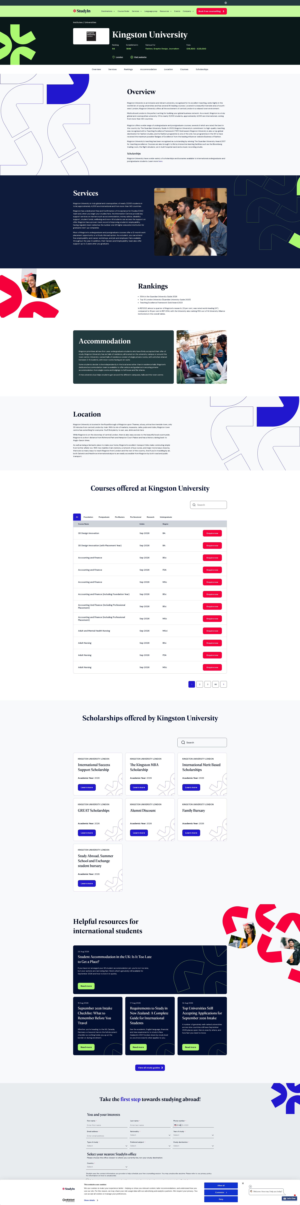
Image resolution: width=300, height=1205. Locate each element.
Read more (86, 986)
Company (187, 11)
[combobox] (177, 1125)
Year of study (179, 1131)
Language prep (150, 11)
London (119, 57)
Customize (219, 1192)
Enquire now (212, 533)
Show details (89, 1200)
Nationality (135, 1131)
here (160, 161)
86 (216, 684)
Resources (164, 11)
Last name (135, 1121)
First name (92, 1121)
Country (91, 1163)
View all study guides (149, 1067)
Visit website (140, 57)
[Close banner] (243, 1183)
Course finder (123, 11)
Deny (221, 1199)
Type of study (93, 1142)
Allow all (221, 1185)
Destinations (106, 11)
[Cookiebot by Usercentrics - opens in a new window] (68, 1200)
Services (135, 11)
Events (177, 11)
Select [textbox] (133, 1135)
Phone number (179, 1121)
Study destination (181, 1142)
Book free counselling (210, 11)
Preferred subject (137, 1142)
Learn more (87, 787)
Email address (93, 1131)
